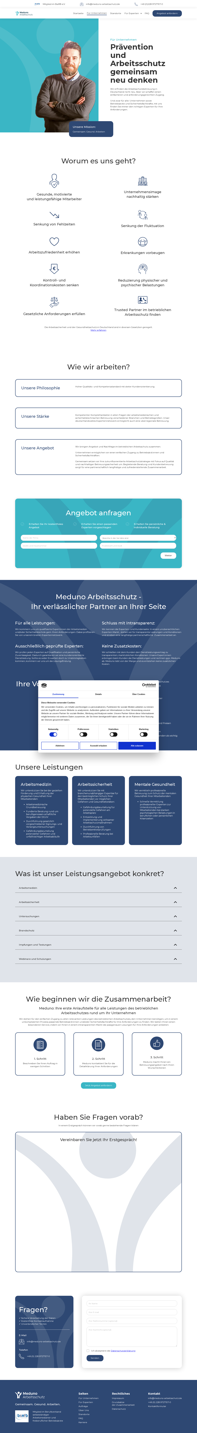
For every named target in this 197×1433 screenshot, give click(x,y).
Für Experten (86, 1402)
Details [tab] (98, 694)
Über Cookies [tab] (138, 694)
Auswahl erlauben (98, 746)
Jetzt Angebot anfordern (98, 1085)
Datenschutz (119, 1409)
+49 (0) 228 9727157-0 (159, 1402)
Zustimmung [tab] (58, 694)
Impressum (118, 1398)
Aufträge (83, 1406)
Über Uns (84, 1410)
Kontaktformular (157, 1406)
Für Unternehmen (97, 13)
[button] (133, 13)
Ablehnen (59, 746)
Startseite (78, 13)
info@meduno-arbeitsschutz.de (165, 1398)
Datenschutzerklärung (123, 1351)
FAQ (147, 13)
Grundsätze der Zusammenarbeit (123, 1403)
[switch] (83, 734)
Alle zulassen (137, 746)
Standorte (115, 13)
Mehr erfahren (98, 330)
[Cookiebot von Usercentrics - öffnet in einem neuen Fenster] (144, 685)
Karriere (83, 1422)
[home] (24, 13)
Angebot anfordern (167, 13)
